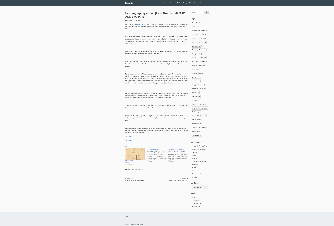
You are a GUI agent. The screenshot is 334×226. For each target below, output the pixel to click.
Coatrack (203, 34)
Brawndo (196, 30)
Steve (203, 116)
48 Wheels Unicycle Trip (183, 3)
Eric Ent (202, 50)
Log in (194, 197)
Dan (194, 42)
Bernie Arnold (197, 23)
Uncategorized (196, 174)
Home (166, 3)
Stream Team (197, 119)
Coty (203, 38)
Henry (195, 61)
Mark (203, 88)
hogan (139, 20)
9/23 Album (128, 141)
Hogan (202, 65)
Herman (203, 61)
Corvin (195, 38)
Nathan (203, 104)
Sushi (195, 127)
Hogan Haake (197, 69)
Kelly (194, 85)
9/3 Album (128, 137)
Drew (195, 50)
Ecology (194, 152)
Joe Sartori (196, 77)
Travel (194, 171)
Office (195, 108)
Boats (172, 3)
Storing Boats (129, 160)
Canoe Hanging (138, 169)
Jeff (201, 73)
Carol (195, 34)
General (194, 158)
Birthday (195, 27)
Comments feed (196, 203)
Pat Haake (196, 112)
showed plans (140, 24)
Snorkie (129, 2)
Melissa (195, 92)
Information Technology (199, 161)
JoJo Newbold (197, 81)
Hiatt (194, 65)
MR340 (195, 104)
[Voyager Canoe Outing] (157, 155)
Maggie (195, 88)
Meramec (196, 96)
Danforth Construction (200, 3)
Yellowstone (196, 135)
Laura (202, 85)
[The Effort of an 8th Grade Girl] (178, 155)
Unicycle (203, 127)
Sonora (196, 116)
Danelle (202, 42)
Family (194, 155)
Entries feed (195, 200)
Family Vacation (198, 54)
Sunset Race (197, 123)
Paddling (129, 169)
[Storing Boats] (135, 154)
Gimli (195, 58)
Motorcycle (196, 100)
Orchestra (204, 108)
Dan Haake (196, 46)
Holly (195, 73)
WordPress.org (196, 207)
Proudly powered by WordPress (134, 224)
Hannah (202, 58)
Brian (204, 30)
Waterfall (196, 131)
